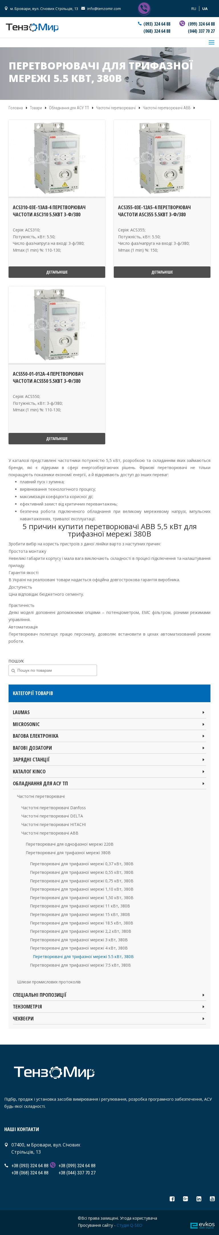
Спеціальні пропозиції (39, 994)
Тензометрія (27, 1006)
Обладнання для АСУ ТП (40, 783)
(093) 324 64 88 (156, 24)
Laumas (21, 712)
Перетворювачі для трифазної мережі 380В (68, 852)
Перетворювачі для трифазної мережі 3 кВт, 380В (79, 939)
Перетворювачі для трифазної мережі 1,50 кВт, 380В (81, 897)
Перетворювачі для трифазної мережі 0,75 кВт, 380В (81, 880)
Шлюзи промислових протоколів (49, 982)
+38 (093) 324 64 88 (29, 1165)
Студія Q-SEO (129, 1225)
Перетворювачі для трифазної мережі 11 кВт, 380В (80, 906)
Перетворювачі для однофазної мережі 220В (69, 844)
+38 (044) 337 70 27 (77, 1173)
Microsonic (26, 724)
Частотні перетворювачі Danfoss (53, 807)
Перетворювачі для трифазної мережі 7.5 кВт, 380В (80, 965)
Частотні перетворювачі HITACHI (53, 824)
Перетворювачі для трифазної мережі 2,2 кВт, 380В (80, 931)
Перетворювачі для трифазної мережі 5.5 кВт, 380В (83, 956)
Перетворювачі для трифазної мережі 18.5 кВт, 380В (81, 923)
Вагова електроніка (35, 735)
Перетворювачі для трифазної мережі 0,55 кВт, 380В (81, 872)
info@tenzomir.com (104, 8)
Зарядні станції (31, 759)
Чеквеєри (23, 1018)
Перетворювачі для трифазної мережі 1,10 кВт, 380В (81, 889)
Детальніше (57, 272)
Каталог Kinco (29, 771)
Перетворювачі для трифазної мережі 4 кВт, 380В (79, 948)
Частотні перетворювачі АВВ (49, 833)
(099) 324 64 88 (201, 24)
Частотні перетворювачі (41, 796)
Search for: (12, 706)
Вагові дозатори (32, 747)
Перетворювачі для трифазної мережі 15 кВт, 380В (80, 914)
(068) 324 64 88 (156, 31)
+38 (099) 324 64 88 (77, 1165)
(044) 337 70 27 (201, 31)
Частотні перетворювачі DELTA (52, 816)
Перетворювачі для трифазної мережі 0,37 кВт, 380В (81, 863)
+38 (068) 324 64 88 (29, 1173)
